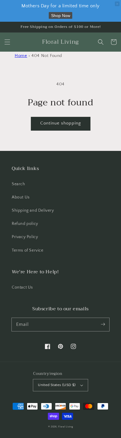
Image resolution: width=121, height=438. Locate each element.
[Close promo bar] (117, 3)
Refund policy (25, 223)
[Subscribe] (102, 324)
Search (18, 184)
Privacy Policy (25, 237)
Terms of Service (27, 250)
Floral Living (65, 426)
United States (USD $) (56, 385)
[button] (7, 42)
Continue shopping (60, 123)
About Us (21, 197)
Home (21, 55)
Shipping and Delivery (33, 210)
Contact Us (22, 287)
